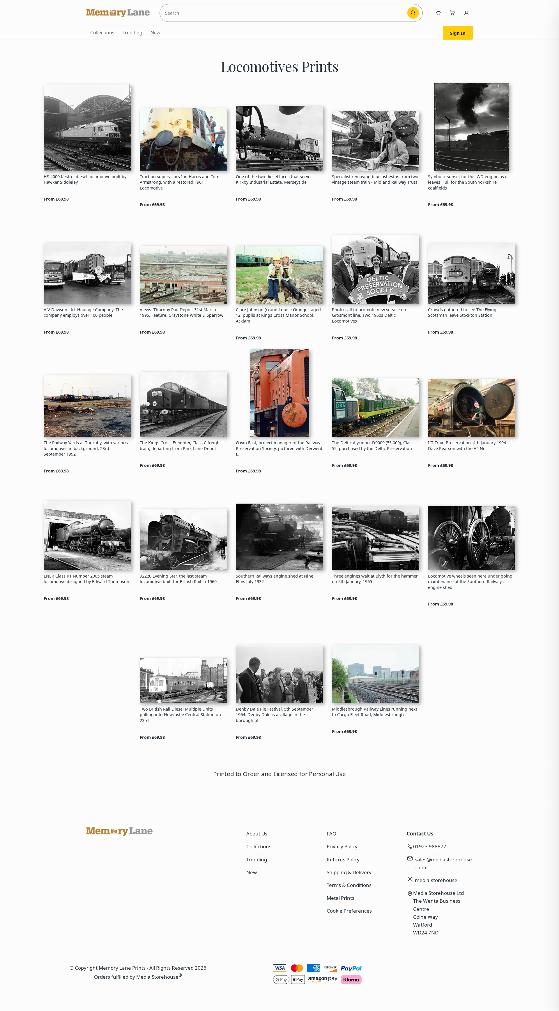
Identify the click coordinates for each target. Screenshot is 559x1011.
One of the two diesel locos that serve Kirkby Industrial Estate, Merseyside (273, 179)
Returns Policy (343, 859)
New (155, 32)
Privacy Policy (342, 846)
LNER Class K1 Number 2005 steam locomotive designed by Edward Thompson (86, 578)
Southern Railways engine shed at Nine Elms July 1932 (274, 578)
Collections (102, 32)
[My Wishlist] (438, 12)
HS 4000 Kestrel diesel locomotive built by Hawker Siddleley (85, 179)
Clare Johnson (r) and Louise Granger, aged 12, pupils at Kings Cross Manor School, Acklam (278, 315)
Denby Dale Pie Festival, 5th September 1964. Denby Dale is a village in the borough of (274, 714)
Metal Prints (340, 898)
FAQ (331, 833)
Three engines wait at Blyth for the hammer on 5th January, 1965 (375, 578)
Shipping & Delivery (349, 872)
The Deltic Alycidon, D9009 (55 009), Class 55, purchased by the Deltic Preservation (372, 445)
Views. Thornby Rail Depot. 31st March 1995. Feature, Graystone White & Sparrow (181, 312)
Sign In (458, 33)
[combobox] (284, 13)
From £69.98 (56, 199)
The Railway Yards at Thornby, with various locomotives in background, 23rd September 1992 (86, 448)
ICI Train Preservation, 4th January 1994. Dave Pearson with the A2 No (467, 445)
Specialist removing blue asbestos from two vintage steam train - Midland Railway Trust (375, 179)
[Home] (118, 12)
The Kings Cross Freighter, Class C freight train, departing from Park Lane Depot (180, 445)
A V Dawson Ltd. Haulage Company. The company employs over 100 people (83, 312)
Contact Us (420, 833)
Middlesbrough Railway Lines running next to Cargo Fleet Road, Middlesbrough (374, 711)
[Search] (413, 13)
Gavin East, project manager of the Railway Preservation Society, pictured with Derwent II (279, 448)
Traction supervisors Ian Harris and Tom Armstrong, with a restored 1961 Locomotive (179, 182)
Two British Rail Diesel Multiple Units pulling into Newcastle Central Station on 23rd (180, 714)
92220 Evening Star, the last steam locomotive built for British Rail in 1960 (178, 578)
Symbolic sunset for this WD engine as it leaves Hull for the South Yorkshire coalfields (468, 182)
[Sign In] (466, 12)
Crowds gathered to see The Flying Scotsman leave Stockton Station (462, 312)
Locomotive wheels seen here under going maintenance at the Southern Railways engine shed (470, 581)
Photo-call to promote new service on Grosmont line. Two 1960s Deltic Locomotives (369, 315)
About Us (256, 833)
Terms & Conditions (349, 885)
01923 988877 (429, 846)
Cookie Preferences (349, 910)
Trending (132, 32)
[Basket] (452, 12)
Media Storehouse (157, 976)
